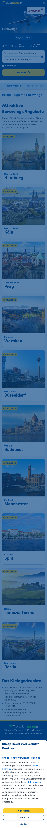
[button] (23, 823)
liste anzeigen (35, 782)
